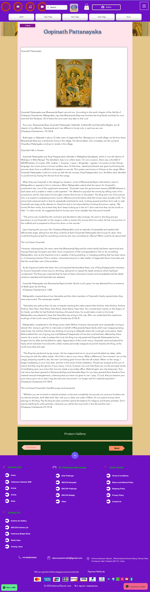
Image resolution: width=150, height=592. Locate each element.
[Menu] (75, 455)
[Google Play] (109, 579)
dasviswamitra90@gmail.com (67, 558)
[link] (86, 7)
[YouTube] (126, 579)
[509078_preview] (113, 579)
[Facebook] (131, 579)
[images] (117, 579)
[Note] (5, 6)
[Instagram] (122, 579)
